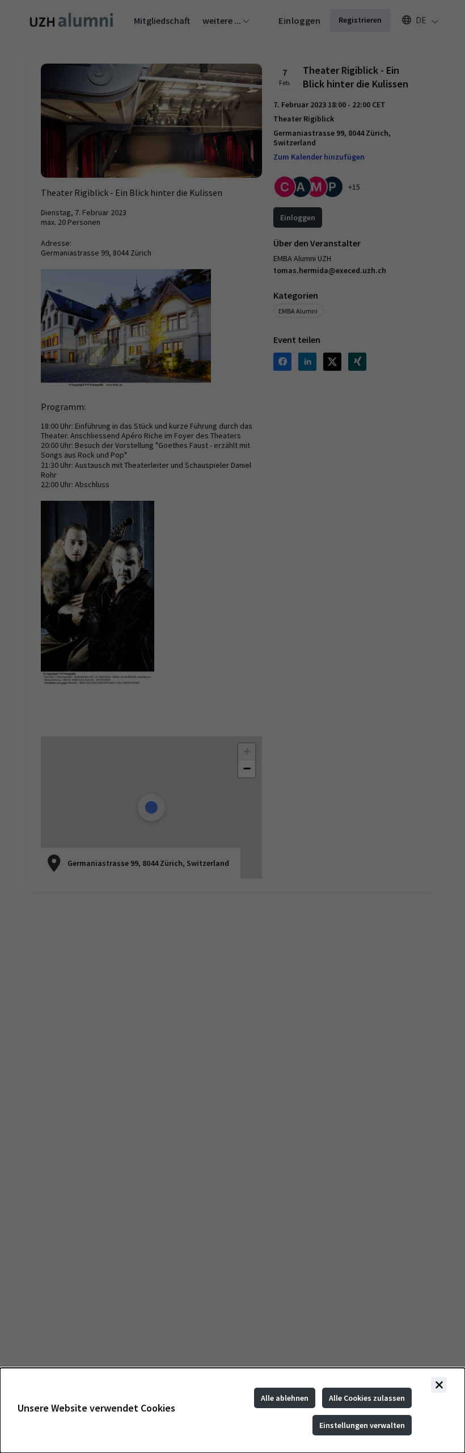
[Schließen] (439, 1385)
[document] (232, 1410)
